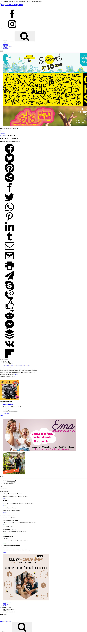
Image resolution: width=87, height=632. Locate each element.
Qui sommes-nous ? (7, 601)
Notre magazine (6, 48)
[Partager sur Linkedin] (9, 230)
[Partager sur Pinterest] (9, 172)
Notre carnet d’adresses (7, 46)
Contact (4, 603)
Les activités (5, 44)
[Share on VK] (9, 348)
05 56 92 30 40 (6, 612)
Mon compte (2, 133)
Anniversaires (5, 45)
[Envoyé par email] (9, 250)
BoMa (16, 374)
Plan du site (5, 605)
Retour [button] (1, 415)
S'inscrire (2, 130)
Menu (2, 50)
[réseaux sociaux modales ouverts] (9, 182)
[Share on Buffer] (9, 338)
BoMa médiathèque (8, 404)
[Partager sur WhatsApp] (9, 211)
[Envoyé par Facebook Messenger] (9, 328)
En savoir (4, 498)
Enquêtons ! (5, 47)
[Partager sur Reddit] (9, 319)
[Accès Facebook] (12, 18)
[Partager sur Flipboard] (9, 358)
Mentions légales (6, 604)
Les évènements (6, 42)
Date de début (5, 480)
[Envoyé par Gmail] (9, 260)
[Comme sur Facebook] (9, 309)
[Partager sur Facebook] (9, 152)
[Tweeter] (9, 162)
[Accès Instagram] (12, 28)
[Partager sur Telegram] (9, 279)
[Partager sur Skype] (9, 289)
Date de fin (5, 482)
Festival (5, 135)
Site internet (7, 413)
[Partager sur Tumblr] (9, 240)
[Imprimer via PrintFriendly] (9, 270)
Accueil (1, 135)
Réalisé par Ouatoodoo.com (5, 621)
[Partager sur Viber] (9, 299)
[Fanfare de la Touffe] (9, 399)
